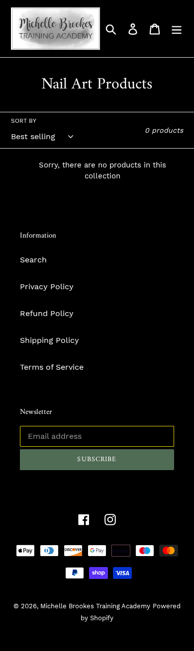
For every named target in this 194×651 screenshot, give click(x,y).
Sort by (23, 120)
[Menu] (177, 28)
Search (33, 259)
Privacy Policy (47, 286)
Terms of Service (52, 367)
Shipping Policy (49, 340)
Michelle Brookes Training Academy (95, 606)
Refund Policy (47, 313)
